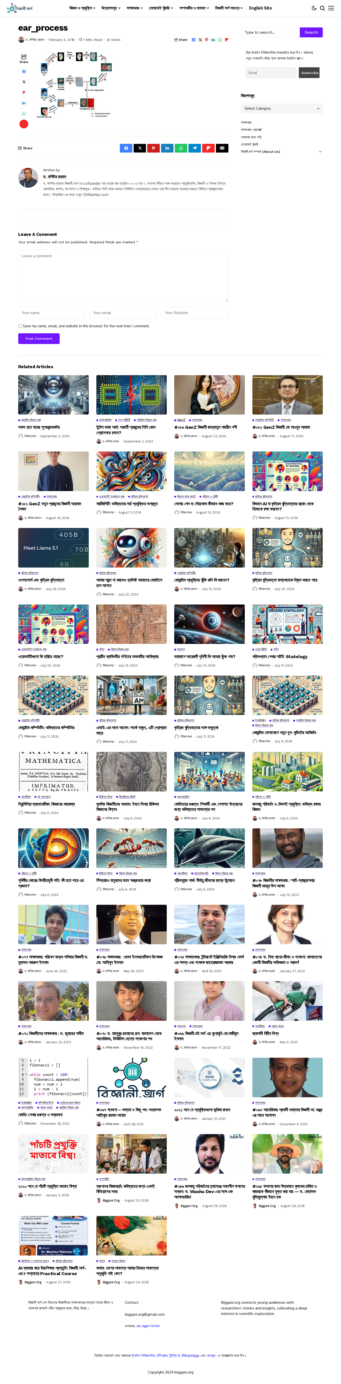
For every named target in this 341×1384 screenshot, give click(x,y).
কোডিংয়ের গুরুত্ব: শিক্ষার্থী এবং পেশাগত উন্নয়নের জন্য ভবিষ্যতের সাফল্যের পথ (208, 806)
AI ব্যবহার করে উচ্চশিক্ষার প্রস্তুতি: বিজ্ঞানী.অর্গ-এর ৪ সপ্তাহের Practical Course (52, 1270)
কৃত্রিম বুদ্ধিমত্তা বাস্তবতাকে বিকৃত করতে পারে (284, 580)
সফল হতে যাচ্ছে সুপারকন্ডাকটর (38, 427)
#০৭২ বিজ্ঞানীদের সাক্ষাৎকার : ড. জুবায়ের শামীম (51, 1033)
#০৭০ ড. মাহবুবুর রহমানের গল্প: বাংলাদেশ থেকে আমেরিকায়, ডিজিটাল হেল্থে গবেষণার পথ (129, 1036)
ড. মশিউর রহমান (35, 40)
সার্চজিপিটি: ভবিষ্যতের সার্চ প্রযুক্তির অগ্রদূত (127, 503)
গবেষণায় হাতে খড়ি (251, 137)
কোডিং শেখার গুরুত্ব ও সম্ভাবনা (40, 1114)
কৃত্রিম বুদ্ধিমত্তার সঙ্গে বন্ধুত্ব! (196, 727)
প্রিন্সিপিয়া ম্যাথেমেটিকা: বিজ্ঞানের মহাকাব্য (46, 804)
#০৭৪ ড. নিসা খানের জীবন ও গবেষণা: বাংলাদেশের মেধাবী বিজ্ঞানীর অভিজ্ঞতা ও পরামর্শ (287, 959)
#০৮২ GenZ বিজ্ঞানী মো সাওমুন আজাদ (281, 427)
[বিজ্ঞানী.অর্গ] (19, 8)
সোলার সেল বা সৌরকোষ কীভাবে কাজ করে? (203, 503)
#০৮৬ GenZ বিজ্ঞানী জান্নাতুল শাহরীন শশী (205, 427)
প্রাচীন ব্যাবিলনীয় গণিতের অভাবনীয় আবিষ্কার (127, 656)
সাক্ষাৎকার (246, 122)
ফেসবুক (210, 1355)
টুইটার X (174, 1355)
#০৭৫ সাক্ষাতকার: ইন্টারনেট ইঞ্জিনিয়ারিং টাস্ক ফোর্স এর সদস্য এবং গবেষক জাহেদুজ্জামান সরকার (209, 959)
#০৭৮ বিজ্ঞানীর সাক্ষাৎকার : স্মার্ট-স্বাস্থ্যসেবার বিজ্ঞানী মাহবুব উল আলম (283, 883)
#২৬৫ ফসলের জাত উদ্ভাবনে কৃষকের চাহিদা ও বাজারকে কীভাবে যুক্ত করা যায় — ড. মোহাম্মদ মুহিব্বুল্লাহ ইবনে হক (284, 1192)
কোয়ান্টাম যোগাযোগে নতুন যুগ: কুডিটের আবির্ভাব (284, 732)
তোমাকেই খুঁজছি (249, 144)
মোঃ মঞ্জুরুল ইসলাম (148, 1326)
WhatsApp (190, 1355)
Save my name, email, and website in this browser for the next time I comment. (86, 326)
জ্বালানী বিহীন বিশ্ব (265, 1033)
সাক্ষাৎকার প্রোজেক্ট (251, 130)
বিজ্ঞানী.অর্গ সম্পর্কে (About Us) (260, 152)
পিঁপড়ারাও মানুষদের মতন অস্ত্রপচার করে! (123, 880)
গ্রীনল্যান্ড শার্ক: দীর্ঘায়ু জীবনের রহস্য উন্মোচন (204, 880)
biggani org (111, 1200)
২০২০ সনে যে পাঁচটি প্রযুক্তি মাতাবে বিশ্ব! (47, 1186)
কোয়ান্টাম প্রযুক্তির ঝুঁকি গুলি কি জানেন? (201, 580)
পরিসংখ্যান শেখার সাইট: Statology (280, 656)
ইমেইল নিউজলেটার (143, 1355)
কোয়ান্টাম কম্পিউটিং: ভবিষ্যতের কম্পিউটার (46, 727)
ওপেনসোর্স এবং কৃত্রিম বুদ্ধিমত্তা (41, 580)
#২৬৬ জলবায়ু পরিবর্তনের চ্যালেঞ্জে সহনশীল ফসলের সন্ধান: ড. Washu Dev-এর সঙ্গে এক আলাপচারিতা (209, 1192)
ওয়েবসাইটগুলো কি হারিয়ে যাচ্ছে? (40, 656)
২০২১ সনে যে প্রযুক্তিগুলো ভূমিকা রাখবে (202, 1109)
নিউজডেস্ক (30, 436)
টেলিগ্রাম (162, 1355)
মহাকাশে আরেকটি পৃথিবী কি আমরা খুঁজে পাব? (204, 656)
